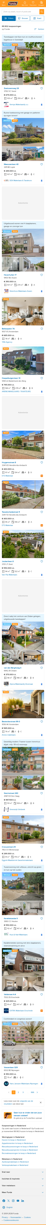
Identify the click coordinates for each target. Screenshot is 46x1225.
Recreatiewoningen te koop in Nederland (19, 1153)
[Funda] (13, 3)
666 (32, 1092)
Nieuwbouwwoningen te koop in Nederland (20, 1146)
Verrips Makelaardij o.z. (19, 104)
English (10, 1207)
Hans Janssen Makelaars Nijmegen (24, 1083)
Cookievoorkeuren (11, 1220)
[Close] (40, 1102)
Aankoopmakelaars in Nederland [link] (15, 1162)
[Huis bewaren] (41, 88)
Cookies (27, 1217)
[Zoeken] (41, 11)
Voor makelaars (8, 1185)
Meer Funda (7, 1192)
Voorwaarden (15, 1217)
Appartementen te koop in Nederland (17, 1143)
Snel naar (6, 1172)
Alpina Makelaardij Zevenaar (21, 684)
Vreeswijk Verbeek (17, 809)
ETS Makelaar (7, 476)
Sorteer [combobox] (41, 29)
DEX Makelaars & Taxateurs (21, 180)
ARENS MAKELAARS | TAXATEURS (16, 391)
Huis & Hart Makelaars (18, 935)
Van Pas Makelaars (9, 575)
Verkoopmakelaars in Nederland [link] (15, 1165)
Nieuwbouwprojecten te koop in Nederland (20, 1150)
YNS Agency (7, 342)
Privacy (5, 1217)
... (27, 1092)
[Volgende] (37, 1092)
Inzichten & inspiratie (11, 1179)
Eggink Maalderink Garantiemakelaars (17, 860)
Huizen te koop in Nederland (14, 1140)
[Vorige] (9, 1092)
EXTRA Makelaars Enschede (21, 1010)
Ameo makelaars (9, 735)
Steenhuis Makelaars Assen (21, 291)
